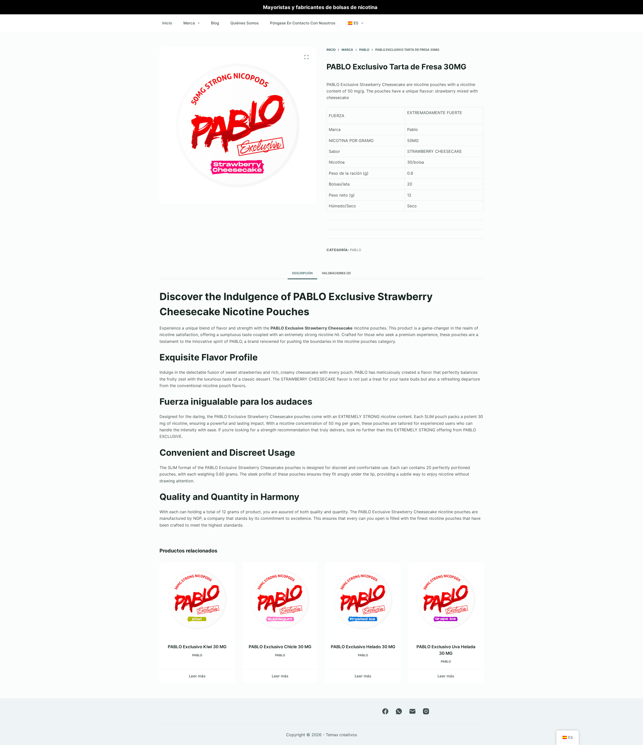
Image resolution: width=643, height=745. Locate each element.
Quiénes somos (244, 23)
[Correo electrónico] (412, 711)
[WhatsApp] (399, 711)
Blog (215, 23)
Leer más (197, 676)
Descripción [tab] (302, 273)
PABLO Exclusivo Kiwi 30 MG (197, 646)
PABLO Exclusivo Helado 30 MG (363, 646)
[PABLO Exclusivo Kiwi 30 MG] (197, 599)
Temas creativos (341, 734)
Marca (189, 23)
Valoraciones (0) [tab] (336, 273)
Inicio (167, 23)
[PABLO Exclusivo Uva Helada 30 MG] (446, 599)
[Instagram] (426, 711)
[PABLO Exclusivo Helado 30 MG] (363, 599)
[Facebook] (385, 711)
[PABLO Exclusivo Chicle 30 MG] (280, 599)
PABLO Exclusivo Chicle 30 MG (280, 646)
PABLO (355, 250)
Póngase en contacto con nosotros (302, 23)
